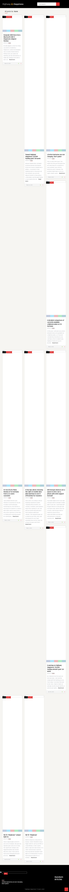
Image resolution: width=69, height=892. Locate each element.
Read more (12, 59)
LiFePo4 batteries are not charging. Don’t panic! (12, 882)
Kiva (30, 17)
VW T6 (8, 697)
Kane (9, 43)
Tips (52, 17)
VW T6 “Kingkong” (31, 835)
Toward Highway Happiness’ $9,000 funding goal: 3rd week (33, 156)
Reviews (9, 17)
